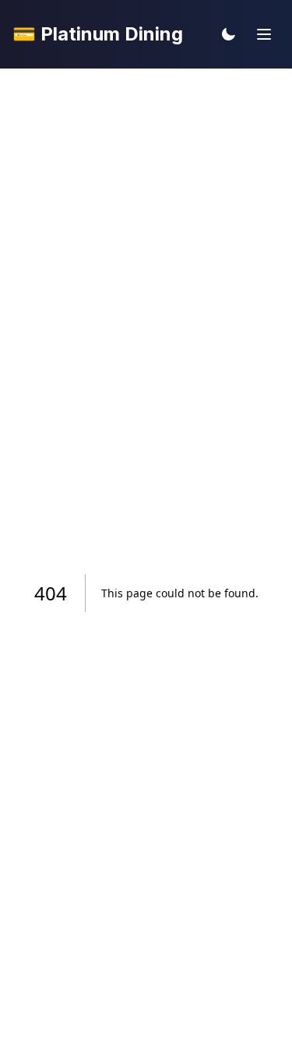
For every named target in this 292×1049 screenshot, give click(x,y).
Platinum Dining (97, 34)
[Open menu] (264, 34)
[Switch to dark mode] (228, 34)
